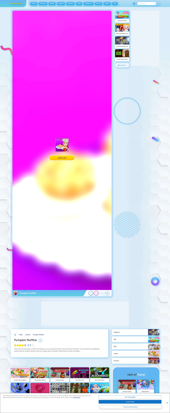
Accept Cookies (130, 401)
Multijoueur (88, 3)
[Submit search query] (157, 3)
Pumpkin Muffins (38, 335)
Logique (61, 3)
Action (34, 3)
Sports (107, 3)
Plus (115, 3)
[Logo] (16, 3)
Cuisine (27, 335)
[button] (134, 3)
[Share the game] (101, 293)
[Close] (167, 403)
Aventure (43, 3)
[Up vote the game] (91, 293)
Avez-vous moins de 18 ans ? (131, 407)
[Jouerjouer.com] (15, 335)
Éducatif (70, 3)
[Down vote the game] (96, 293)
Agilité (52, 3)
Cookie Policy (76, 397)
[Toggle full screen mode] (106, 293)
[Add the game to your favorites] (40, 340)
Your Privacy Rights (130, 397)
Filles (78, 3)
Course (98, 3)
